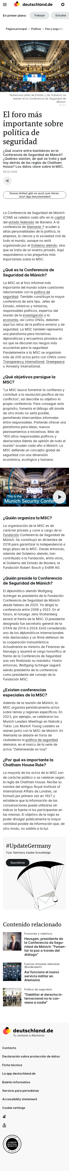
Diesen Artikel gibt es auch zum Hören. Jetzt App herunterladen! (34, 195)
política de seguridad (42, 740)
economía (10, 320)
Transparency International (23, 362)
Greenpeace (55, 362)
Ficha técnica (12, 1065)
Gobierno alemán (44, 245)
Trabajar (39, 15)
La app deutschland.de (19, 1073)
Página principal (16, 28)
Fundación (11, 535)
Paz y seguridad (55, 28)
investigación (33, 315)
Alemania (34, 227)
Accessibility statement (19, 1099)
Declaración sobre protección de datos (31, 1056)
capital (59, 217)
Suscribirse (17, 862)
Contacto (9, 1048)
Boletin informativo (16, 1082)
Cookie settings (13, 1108)
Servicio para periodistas (20, 1090)
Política (36, 28)
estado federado (21, 222)
